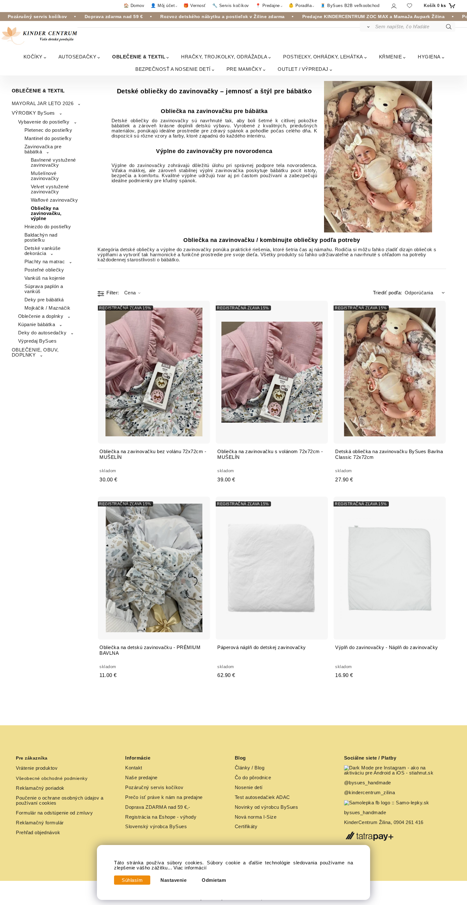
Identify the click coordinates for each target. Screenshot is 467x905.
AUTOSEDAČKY (77, 56)
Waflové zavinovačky (54, 200)
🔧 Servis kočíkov (230, 5)
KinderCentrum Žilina (367, 822)
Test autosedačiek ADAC (262, 797)
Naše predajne (141, 777)
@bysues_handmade (367, 782)
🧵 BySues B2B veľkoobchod (349, 5)
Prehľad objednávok (38, 832)
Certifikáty (246, 826)
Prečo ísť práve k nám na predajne (164, 797)
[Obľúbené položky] (409, 6)
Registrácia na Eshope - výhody (160, 817)
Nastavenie (173, 880)
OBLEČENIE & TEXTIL (138, 56)
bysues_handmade (366, 812)
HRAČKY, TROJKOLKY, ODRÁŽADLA (224, 56)
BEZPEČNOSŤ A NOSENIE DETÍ (173, 69)
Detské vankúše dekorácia (42, 251)
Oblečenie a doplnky (41, 316)
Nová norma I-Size (256, 817)
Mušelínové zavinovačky (45, 176)
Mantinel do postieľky (48, 138)
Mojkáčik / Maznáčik (47, 308)
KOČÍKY (33, 56)
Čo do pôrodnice (253, 777)
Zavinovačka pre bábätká (43, 149)
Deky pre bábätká (44, 299)
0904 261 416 (408, 822)
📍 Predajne (267, 5)
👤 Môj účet (163, 5)
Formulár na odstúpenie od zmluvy (54, 812)
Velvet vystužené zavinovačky (50, 189)
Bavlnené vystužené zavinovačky (53, 163)
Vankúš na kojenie (44, 278)
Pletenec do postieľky (48, 130)
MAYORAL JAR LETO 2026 (43, 103)
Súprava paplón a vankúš (43, 289)
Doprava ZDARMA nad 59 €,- (157, 807)
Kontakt (133, 767)
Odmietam (214, 880)
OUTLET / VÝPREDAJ (303, 69)
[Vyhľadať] (367, 27)
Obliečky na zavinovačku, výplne (46, 213)
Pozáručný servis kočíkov (154, 787)
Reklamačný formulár (40, 822)
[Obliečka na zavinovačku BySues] (378, 156)
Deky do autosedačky (42, 332)
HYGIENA (429, 56)
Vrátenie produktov (37, 768)
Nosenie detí (249, 787)
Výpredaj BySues (37, 341)
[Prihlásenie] (393, 6)
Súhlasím (132, 880)
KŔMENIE (390, 56)
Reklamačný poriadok (40, 788)
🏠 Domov (134, 5)
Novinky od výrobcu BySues (266, 807)
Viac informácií (190, 867)
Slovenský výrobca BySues (156, 826)
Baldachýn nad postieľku (41, 237)
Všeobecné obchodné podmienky (51, 778)
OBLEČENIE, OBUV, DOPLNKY (35, 352)
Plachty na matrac (44, 261)
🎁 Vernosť (194, 5)
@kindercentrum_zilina (370, 792)
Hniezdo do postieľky (47, 226)
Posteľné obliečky (44, 269)
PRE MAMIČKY (244, 69)
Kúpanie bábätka (36, 324)
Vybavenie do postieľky (44, 121)
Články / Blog (250, 767)
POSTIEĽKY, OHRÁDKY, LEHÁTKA (323, 56)
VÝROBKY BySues (33, 113)
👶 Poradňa (300, 5)
